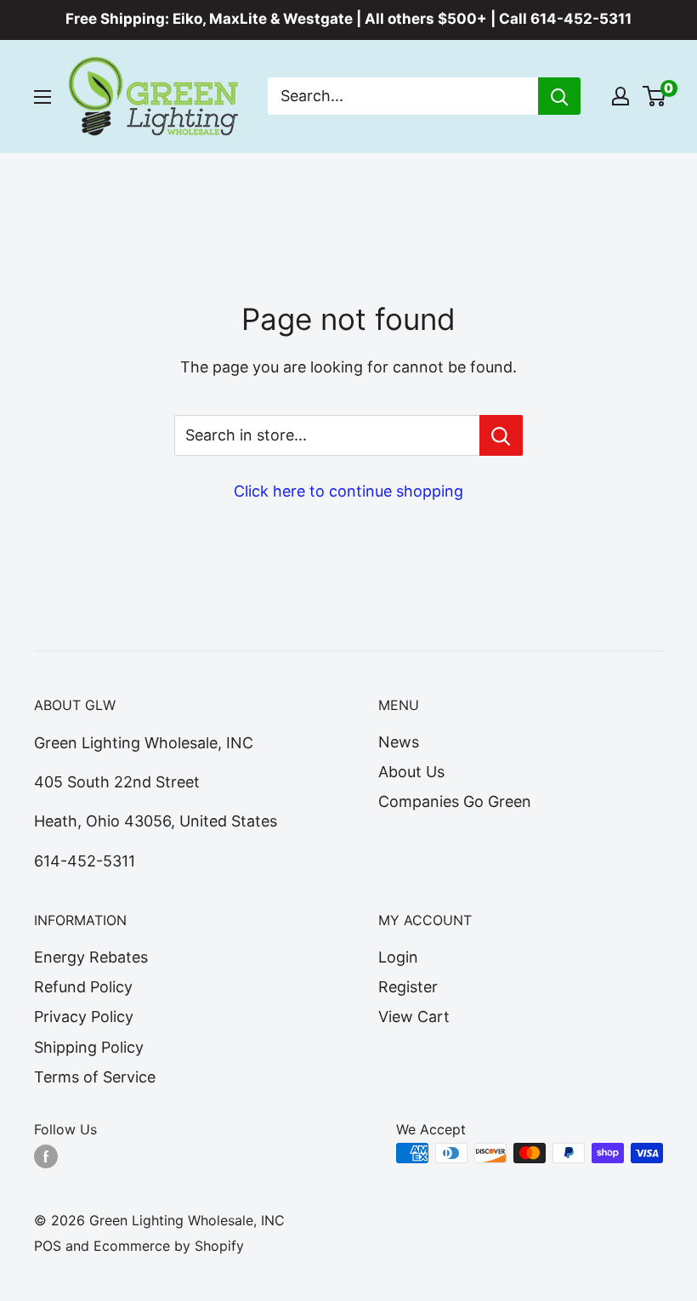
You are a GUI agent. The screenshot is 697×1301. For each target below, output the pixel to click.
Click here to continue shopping (348, 491)
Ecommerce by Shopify (169, 1245)
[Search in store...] (501, 435)
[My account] (620, 96)
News (398, 742)
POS (47, 1245)
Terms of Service (95, 1077)
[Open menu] (42, 97)
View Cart (414, 1016)
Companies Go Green (454, 801)
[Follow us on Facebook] (46, 1155)
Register (408, 987)
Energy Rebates (91, 957)
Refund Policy (83, 987)
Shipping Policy (89, 1047)
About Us (411, 772)
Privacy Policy (83, 1016)
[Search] (559, 96)
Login (398, 957)
